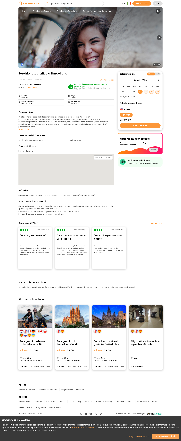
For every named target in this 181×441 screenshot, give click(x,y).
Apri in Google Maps (103, 157)
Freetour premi (25, 407)
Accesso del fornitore (48, 389)
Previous (22, 38)
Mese (158, 74)
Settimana (151, 74)
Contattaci (51, 401)
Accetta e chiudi (165, 436)
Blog (79, 401)
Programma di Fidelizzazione (48, 407)
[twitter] (95, 413)
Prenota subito (140, 126)
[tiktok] (100, 413)
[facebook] (85, 413)
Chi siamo (38, 401)
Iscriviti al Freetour (27, 389)
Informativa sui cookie (147, 401)
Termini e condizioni (124, 401)
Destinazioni (24, 401)
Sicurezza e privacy (104, 401)
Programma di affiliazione (72, 389)
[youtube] (90, 413)
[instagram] (80, 413)
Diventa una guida (141, 3)
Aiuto (71, 401)
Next (159, 38)
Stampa (88, 401)
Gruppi (63, 401)
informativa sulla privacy (83, 427)
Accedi (157, 3)
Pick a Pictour (32, 87)
